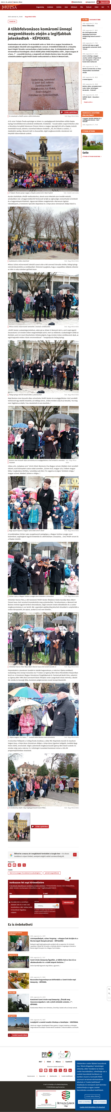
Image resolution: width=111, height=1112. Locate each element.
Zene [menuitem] (66, 7)
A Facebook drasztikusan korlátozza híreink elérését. (27, 886)
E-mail (45, 893)
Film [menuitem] (81, 7)
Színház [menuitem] (58, 7)
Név (10, 893)
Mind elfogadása (100, 1102)
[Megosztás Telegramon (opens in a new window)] (19, 865)
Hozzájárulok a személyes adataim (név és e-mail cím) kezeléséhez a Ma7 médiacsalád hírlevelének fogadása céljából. (21, 907)
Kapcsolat (42, 1076)
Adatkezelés (53, 1076)
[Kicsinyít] (109, 993)
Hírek (49, 1062)
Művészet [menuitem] (74, 7)
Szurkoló (68, 1062)
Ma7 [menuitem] (103, 7)
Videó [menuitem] (96, 7)
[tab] (85, 19)
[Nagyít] (109, 989)
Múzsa (58, 1062)
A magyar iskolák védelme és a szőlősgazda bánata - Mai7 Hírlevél (92, 120)
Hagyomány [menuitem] (40, 7)
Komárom (12, 21)
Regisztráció (91, 2)
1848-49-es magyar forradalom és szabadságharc (25, 873)
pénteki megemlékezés (52, 873)
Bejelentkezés (77, 2)
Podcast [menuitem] (88, 7)
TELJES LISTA (88, 102)
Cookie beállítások (67, 1076)
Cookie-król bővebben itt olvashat (92, 1107)
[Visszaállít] (109, 998)
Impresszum (31, 1076)
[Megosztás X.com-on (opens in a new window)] (24, 865)
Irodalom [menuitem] (50, 7)
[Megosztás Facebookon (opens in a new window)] (14, 865)
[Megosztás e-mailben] (9, 865)
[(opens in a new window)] (40, 1070)
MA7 (40, 1062)
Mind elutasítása (85, 1102)
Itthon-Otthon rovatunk (91, 156)
